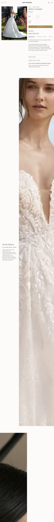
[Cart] (51, 2)
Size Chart (30, 30)
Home (29, 7)
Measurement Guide (33, 33)
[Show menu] (2, 2)
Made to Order (32, 57)
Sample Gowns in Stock (34, 60)
